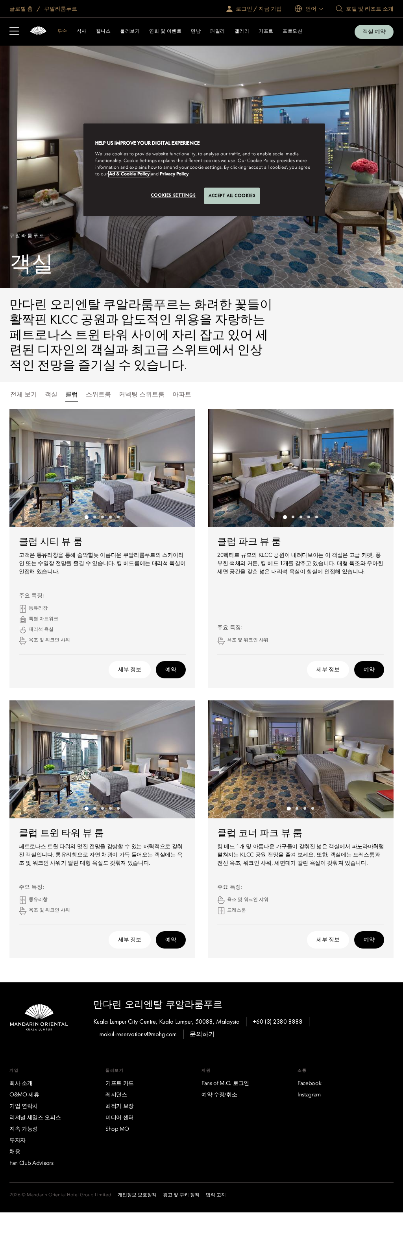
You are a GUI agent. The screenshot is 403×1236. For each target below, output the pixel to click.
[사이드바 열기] (14, 32)
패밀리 (217, 31)
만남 (196, 31)
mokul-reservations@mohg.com (138, 1034)
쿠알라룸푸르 (60, 8)
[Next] (179, 468)
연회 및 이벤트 (165, 31)
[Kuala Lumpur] (38, 31)
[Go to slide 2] (94, 517)
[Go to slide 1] (87, 517)
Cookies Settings (173, 195)
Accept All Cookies (232, 195)
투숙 (62, 31)
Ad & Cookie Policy (129, 174)
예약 (170, 669)
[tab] (23, 395)
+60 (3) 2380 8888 (278, 1021)
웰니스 (103, 31)
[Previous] (25, 468)
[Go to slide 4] (110, 517)
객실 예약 (374, 31)
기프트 (266, 31)
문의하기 (202, 1034)
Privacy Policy (174, 174)
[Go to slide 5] (118, 517)
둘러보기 (130, 31)
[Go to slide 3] (102, 517)
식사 (82, 31)
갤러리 (242, 31)
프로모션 (292, 31)
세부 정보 (129, 669)
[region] (204, 169)
